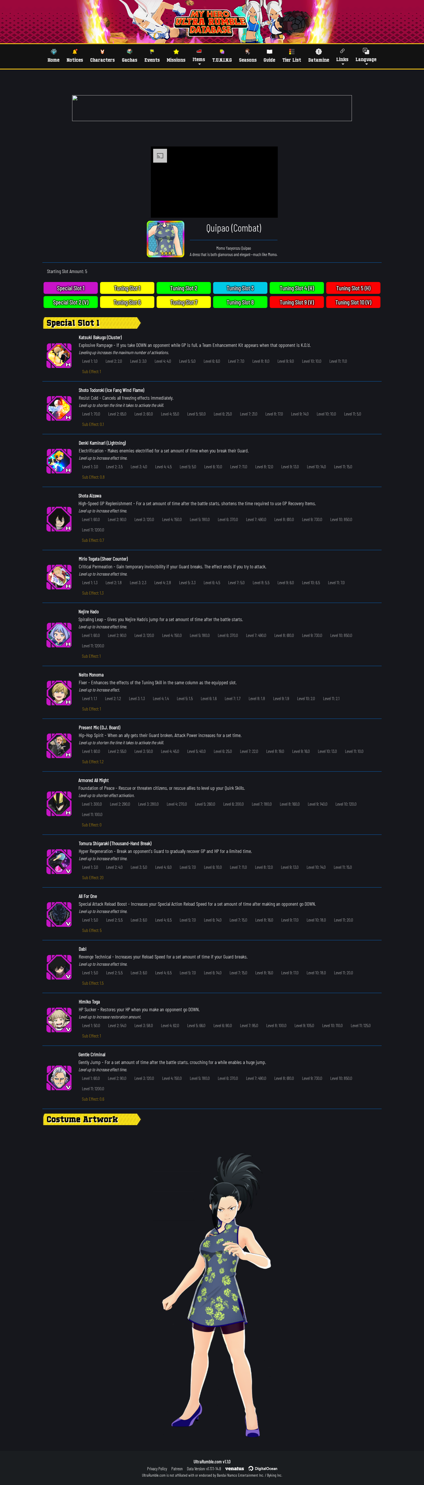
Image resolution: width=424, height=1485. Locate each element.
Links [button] (342, 59)
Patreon (177, 1468)
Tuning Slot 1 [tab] (127, 288)
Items (199, 59)
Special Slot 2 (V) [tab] (70, 302)
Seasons (248, 60)
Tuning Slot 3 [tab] (240, 288)
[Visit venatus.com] (266, 208)
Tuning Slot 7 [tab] (183, 302)
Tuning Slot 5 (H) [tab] (353, 288)
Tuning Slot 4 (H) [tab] (297, 288)
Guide (269, 60)
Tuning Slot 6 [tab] (127, 302)
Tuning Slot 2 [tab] (183, 288)
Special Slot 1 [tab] (71, 288)
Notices (75, 60)
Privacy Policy (157, 1468)
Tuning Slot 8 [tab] (240, 302)
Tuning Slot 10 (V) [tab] (353, 302)
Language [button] (366, 59)
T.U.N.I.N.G (222, 60)
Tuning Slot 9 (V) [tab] (297, 302)
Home (53, 60)
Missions (176, 60)
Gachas (129, 60)
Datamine (318, 60)
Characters (102, 60)
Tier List (291, 60)
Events (152, 60)
